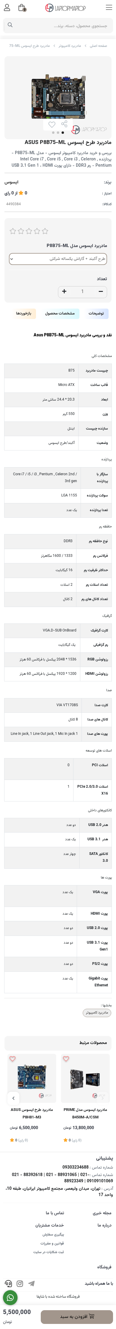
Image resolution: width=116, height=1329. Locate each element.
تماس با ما (55, 1213)
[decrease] (101, 292)
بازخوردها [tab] (23, 314)
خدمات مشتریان (49, 1225)
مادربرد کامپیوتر (70, 46)
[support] (8, 1285)
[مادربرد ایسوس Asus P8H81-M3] (31, 1078)
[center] (10, 25)
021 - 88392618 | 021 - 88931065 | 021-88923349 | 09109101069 (62, 1178)
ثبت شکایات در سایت (48, 1252)
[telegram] (31, 1285)
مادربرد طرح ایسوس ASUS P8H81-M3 (32, 1113)
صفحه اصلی (98, 46)
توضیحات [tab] (96, 314)
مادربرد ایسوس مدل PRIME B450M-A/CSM (85, 1113)
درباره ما (105, 1225)
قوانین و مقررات (52, 1243)
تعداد (102, 279)
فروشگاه (104, 1267)
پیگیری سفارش (53, 1234)
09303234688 (75, 1167)
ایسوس (11, 182)
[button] (103, 1098)
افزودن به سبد (74, 1317)
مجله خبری (102, 1213)
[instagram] (19, 1285)
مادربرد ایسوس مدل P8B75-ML (77, 246)
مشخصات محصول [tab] (60, 314)
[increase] (64, 292)
